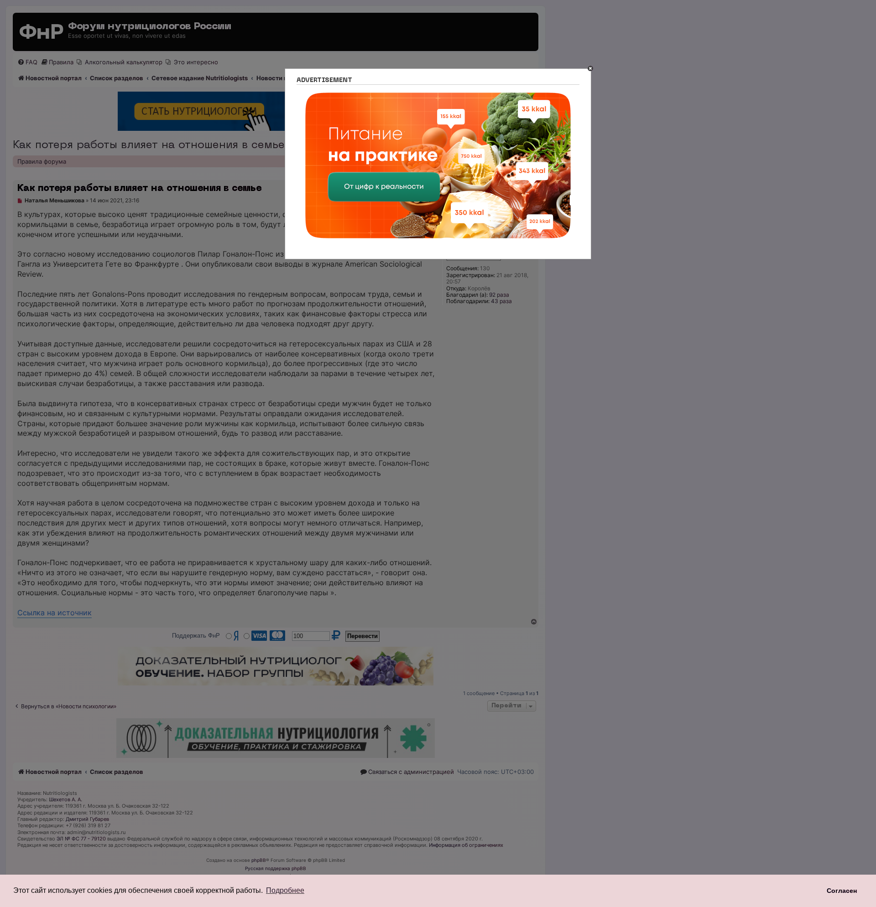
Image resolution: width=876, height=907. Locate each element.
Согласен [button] (842, 890)
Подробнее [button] (285, 890)
